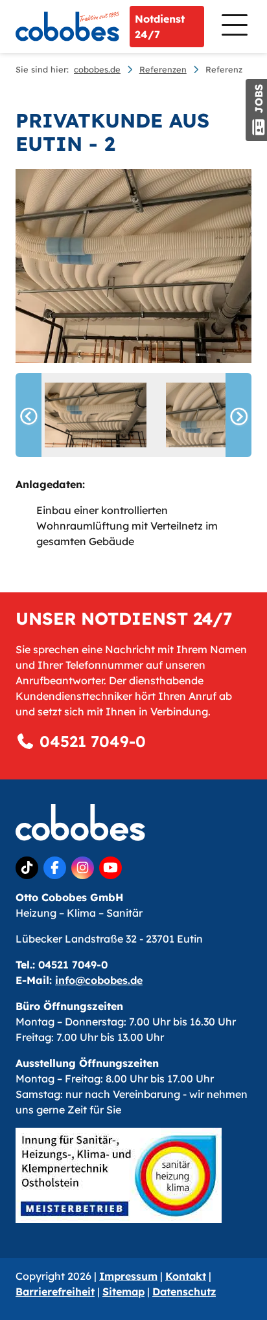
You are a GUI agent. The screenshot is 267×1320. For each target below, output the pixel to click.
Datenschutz (184, 1291)
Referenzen (163, 69)
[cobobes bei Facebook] (54, 867)
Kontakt (185, 1276)
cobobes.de (97, 69)
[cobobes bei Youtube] (110, 867)
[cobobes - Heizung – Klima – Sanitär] (67, 26)
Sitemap (123, 1291)
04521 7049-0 (90, 741)
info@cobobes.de (99, 980)
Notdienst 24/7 (160, 26)
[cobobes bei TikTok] (27, 867)
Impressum (128, 1276)
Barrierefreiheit (55, 1291)
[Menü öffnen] (233, 26)
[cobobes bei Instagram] (82, 867)
